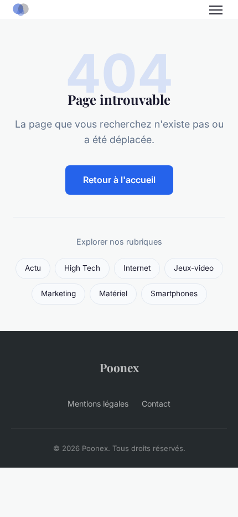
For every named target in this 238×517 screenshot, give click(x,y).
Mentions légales (98, 403)
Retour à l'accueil (119, 179)
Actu (33, 267)
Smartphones (174, 293)
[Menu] (216, 10)
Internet (137, 267)
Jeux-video (194, 267)
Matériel (113, 293)
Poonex (119, 367)
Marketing (58, 293)
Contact (156, 403)
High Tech (82, 267)
